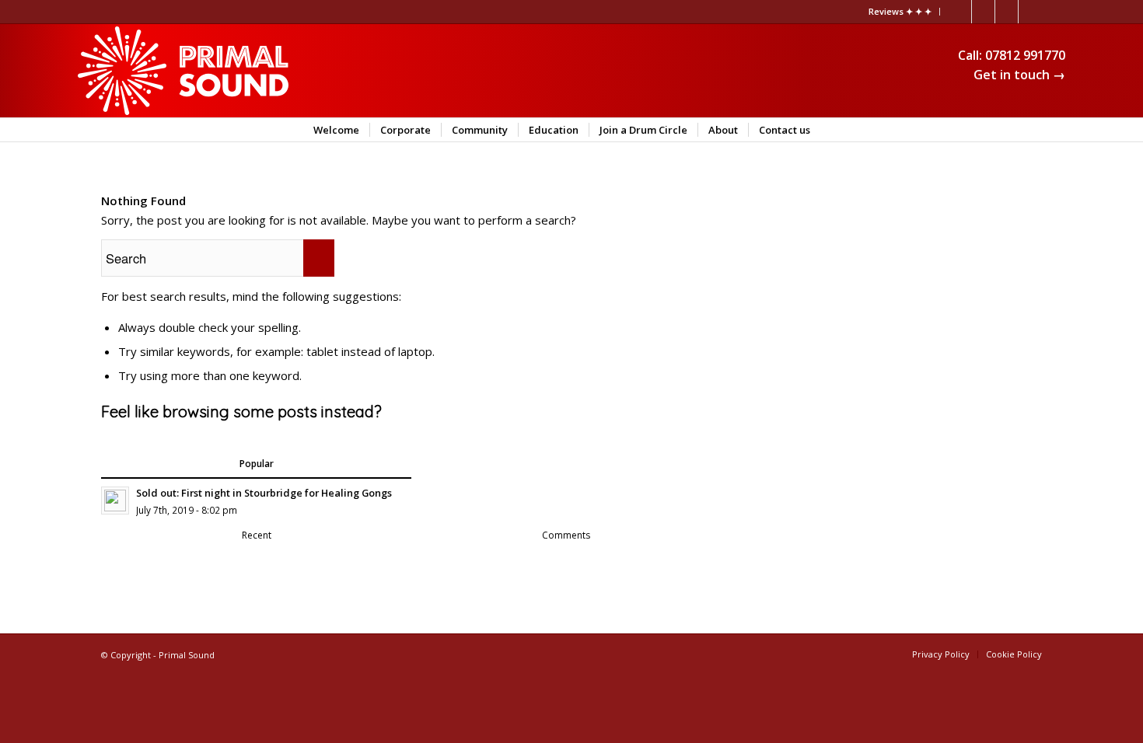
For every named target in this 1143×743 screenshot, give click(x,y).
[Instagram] (1006, 11)
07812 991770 (1025, 55)
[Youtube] (983, 11)
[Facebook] (1030, 11)
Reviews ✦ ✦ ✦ (900, 11)
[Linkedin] (960, 11)
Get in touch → (1019, 74)
